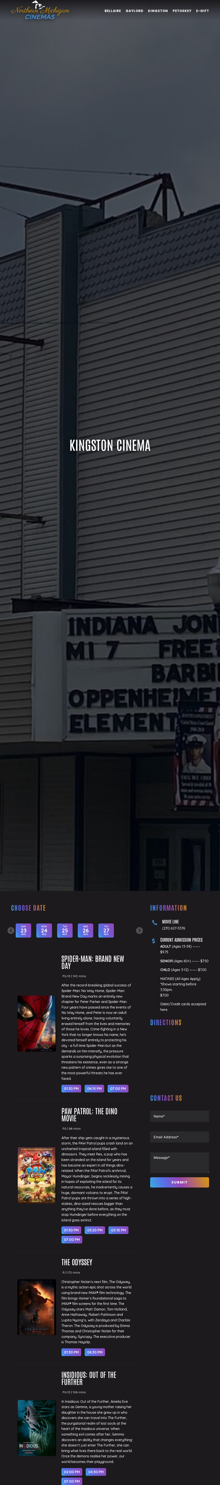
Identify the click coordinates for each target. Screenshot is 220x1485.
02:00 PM (72, 1472)
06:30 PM (94, 1352)
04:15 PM (94, 1088)
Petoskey (182, 11)
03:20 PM (94, 1230)
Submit (179, 1182)
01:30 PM (71, 1088)
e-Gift (202, 11)
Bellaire (113, 11)
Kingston (158, 11)
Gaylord (134, 11)
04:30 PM (96, 1472)
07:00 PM (118, 1088)
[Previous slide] (11, 930)
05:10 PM (118, 1230)
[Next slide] (139, 930)
